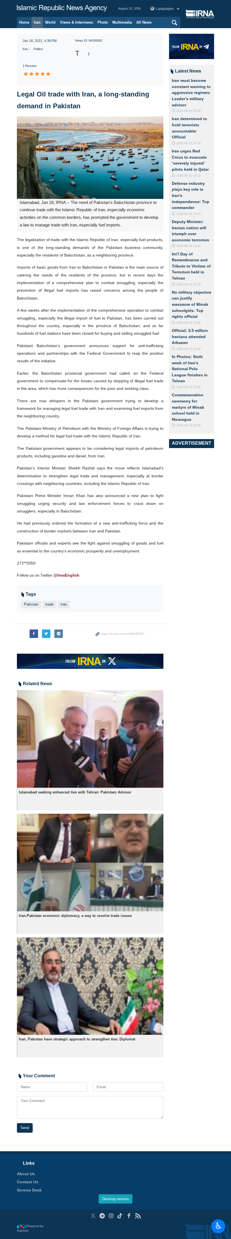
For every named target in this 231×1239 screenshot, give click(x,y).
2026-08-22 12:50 (188, 425)
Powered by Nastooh (30, 1228)
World (50, 22)
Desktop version (115, 1199)
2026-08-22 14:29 (188, 111)
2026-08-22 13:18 (188, 284)
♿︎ (218, 1226)
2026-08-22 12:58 (188, 348)
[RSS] (138, 1216)
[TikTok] (120, 1216)
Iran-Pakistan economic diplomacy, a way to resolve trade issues (75, 916)
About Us (26, 1173)
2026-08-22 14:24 (188, 143)
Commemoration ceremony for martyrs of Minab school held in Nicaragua (188, 407)
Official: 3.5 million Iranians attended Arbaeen (190, 336)
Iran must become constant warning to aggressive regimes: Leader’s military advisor (191, 92)
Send (25, 1128)
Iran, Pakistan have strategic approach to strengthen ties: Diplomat (77, 1039)
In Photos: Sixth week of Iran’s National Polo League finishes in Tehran (190, 368)
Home (24, 22)
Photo (102, 22)
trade (49, 604)
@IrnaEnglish (66, 575)
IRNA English (62, 8)
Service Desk (29, 1190)
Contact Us (27, 1182)
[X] (93, 1216)
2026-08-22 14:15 (188, 175)
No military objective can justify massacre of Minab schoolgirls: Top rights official (191, 304)
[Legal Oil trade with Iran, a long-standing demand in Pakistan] (90, 157)
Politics (38, 49)
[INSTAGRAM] (111, 1216)
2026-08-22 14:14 (188, 213)
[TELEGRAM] (102, 1216)
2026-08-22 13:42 (188, 246)
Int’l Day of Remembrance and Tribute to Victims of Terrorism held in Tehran (191, 266)
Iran (37, 22)
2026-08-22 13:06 (188, 322)
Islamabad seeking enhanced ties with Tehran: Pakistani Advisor (75, 792)
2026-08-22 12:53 (188, 387)
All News (144, 22)
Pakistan (31, 604)
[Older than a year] (90, 739)
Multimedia (122, 22)
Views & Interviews (76, 22)
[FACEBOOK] (129, 1216)
